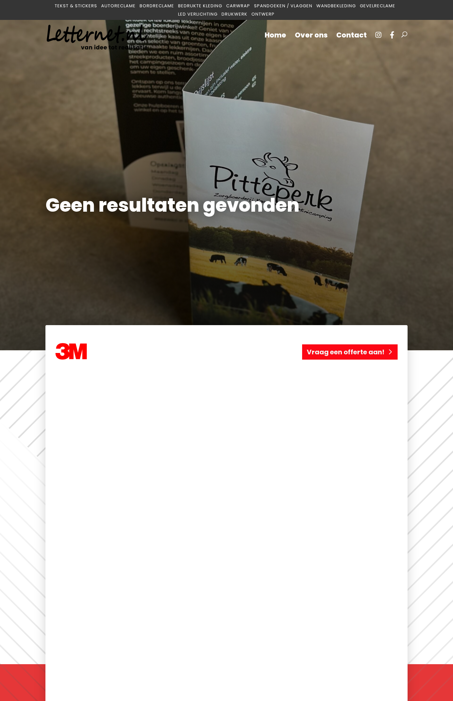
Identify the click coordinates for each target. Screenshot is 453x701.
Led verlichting (198, 14)
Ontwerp (263, 14)
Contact (351, 36)
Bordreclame (157, 6)
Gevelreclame (377, 6)
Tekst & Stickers (76, 6)
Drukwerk (234, 14)
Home (275, 36)
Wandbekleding (336, 6)
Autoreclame (118, 6)
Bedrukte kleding (200, 6)
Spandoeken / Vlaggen (283, 6)
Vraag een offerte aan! (345, 352)
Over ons (311, 36)
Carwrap (238, 6)
